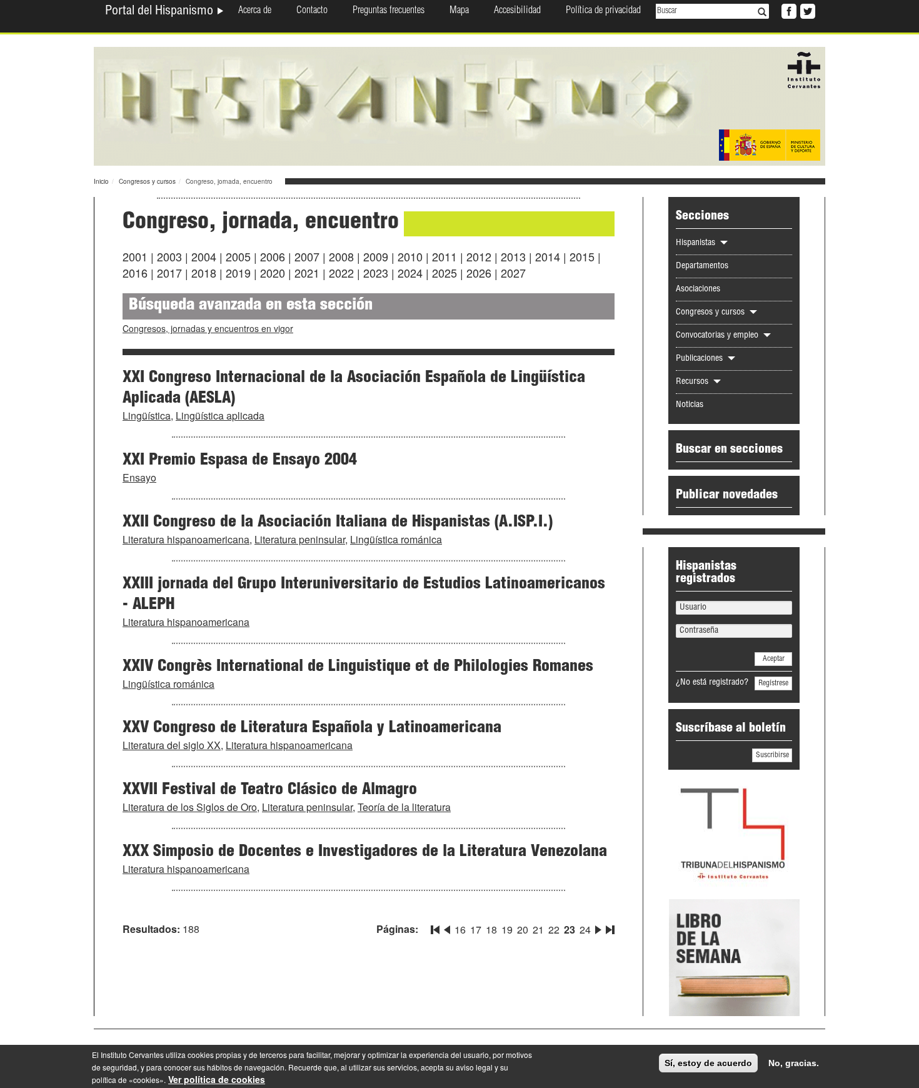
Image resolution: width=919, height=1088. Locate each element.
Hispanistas (697, 243)
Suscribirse (772, 755)
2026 (478, 272)
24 (585, 929)
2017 (169, 272)
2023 (375, 272)
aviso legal (474, 1067)
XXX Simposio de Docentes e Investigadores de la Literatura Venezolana (365, 852)
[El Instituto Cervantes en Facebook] (787, 10)
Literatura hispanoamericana (186, 539)
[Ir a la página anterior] (447, 927)
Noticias (689, 405)
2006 (272, 256)
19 (507, 929)
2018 (203, 272)
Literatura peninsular (299, 539)
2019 (238, 272)
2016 (135, 272)
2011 (444, 256)
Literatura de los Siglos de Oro (190, 807)
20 (522, 929)
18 (491, 929)
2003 (169, 256)
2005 (238, 256)
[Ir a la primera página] (436, 927)
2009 (375, 256)
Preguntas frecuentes (388, 11)
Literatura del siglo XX (172, 745)
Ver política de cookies (216, 1079)
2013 (513, 256)
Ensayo (139, 477)
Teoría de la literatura (404, 807)
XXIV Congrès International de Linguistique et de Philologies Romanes (358, 667)
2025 (444, 272)
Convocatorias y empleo (718, 335)
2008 (341, 256)
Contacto (312, 11)
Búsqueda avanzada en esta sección (251, 306)
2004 (203, 256)
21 (538, 929)
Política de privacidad (603, 11)
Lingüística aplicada (220, 415)
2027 (513, 272)
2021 (306, 272)
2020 (272, 272)
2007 (306, 256)
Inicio (101, 181)
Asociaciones (698, 289)
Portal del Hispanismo (160, 12)
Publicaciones (700, 359)
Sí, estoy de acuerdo (708, 1063)
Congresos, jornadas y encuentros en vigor (208, 328)
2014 (547, 256)
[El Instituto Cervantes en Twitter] (806, 10)
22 (554, 929)
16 (460, 929)
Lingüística (147, 415)
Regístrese (773, 683)
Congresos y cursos (147, 181)
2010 (410, 256)
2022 (341, 272)
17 (475, 929)
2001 (135, 256)
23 (569, 929)
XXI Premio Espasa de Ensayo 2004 (240, 461)
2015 (582, 256)
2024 (410, 272)
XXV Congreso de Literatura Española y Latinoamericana (312, 728)
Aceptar (774, 659)
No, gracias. (793, 1063)
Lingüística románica (396, 539)
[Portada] (459, 105)
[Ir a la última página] (609, 927)
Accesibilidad (517, 11)
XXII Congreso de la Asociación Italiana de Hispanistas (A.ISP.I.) (338, 523)
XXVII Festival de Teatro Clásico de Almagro (270, 790)
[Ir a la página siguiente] (598, 927)
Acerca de (254, 11)
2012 (478, 256)
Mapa (459, 11)
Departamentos (702, 266)
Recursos (693, 382)
